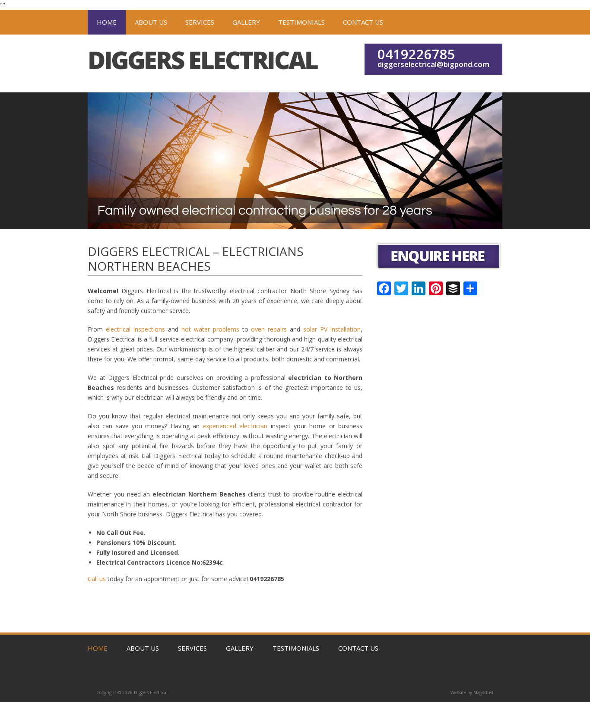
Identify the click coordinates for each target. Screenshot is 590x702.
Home (107, 22)
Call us (97, 579)
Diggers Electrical (204, 63)
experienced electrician (235, 426)
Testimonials (301, 22)
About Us (151, 22)
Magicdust (483, 692)
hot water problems (210, 329)
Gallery (246, 22)
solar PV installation (332, 329)
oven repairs (269, 329)
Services (199, 22)
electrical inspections (135, 329)
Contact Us (363, 22)
